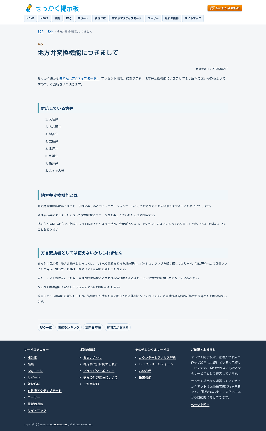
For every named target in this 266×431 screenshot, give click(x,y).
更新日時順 (93, 327)
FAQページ (35, 370)
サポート (83, 18)
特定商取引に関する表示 (100, 364)
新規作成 (100, 18)
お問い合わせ (92, 357)
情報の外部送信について (100, 377)
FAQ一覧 (46, 327)
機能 (57, 18)
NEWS (44, 18)
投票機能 (145, 377)
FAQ (68, 18)
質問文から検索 (118, 327)
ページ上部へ (200, 404)
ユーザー (153, 18)
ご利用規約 (91, 383)
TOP (40, 31)
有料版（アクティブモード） (79, 78)
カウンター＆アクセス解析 (157, 357)
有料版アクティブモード (127, 18)
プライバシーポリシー (99, 370)
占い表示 (145, 370)
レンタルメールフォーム (156, 364)
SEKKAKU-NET (60, 424)
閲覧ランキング (68, 327)
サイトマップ (193, 18)
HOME (30, 18)
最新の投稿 (172, 18)
